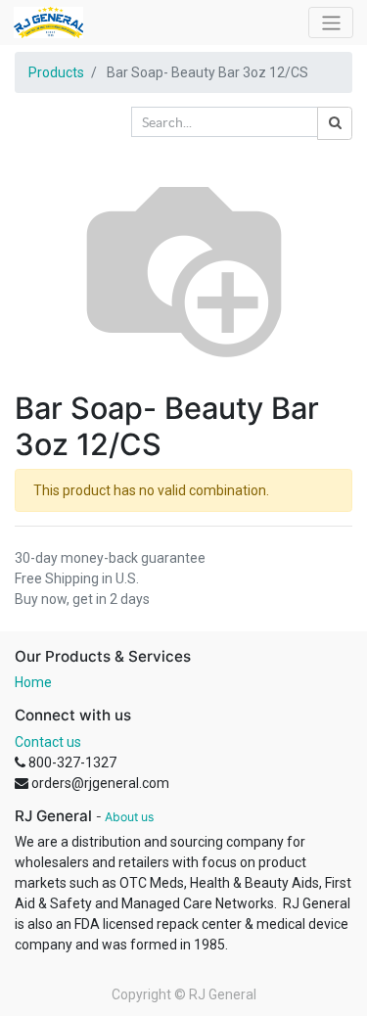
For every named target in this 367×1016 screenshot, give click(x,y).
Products (56, 72)
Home (33, 682)
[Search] (334, 123)
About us (129, 816)
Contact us (48, 742)
